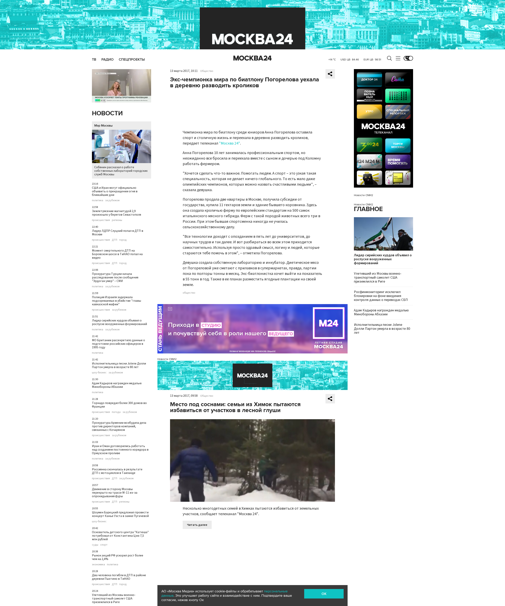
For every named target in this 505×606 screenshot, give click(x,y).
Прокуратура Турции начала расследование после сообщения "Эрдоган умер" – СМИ (115, 277)
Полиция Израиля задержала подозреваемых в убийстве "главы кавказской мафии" (116, 300)
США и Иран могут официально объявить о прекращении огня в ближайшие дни (114, 191)
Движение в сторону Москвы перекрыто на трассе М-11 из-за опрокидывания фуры (114, 492)
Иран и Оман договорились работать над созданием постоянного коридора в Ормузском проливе (120, 449)
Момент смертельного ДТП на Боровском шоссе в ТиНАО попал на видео (117, 254)
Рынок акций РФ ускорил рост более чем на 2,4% (117, 557)
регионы (117, 220)
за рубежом (112, 200)
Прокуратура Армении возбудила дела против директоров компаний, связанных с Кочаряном (119, 426)
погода (116, 412)
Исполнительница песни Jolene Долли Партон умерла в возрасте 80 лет (119, 365)
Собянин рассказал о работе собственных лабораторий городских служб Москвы (121, 171)
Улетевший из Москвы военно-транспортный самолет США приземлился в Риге (114, 598)
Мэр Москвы (103, 126)
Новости (107, 113)
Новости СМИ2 (167, 359)
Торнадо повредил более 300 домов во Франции (119, 405)
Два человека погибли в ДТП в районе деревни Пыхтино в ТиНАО (119, 577)
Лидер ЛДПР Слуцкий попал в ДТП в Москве (117, 233)
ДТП (114, 240)
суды (95, 544)
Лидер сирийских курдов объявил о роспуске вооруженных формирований (119, 322)
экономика (98, 564)
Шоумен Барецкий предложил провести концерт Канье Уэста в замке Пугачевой (120, 514)
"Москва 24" (229, 143)
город (123, 240)
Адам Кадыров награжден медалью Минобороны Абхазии (117, 385)
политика (97, 200)
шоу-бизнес (99, 372)
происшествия (101, 220)
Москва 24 (252, 58)
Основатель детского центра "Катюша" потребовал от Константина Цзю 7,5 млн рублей (120, 535)
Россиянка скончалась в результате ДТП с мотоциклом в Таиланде (117, 471)
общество (189, 292)
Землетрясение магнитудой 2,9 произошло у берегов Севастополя (116, 213)
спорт (104, 544)
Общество (206, 71)
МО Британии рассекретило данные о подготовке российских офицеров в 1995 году (118, 344)
